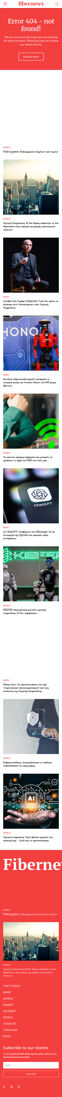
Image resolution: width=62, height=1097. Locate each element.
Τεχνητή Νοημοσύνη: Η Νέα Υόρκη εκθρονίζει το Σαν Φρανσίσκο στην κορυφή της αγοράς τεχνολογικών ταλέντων (31, 226)
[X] (19, 1087)
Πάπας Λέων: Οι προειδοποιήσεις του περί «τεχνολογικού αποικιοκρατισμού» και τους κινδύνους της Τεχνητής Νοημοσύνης (26, 688)
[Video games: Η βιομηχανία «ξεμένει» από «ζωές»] (31, 115)
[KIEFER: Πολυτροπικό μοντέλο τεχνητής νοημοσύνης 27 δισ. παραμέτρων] (31, 573)
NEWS (6, 297)
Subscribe (31, 1074)
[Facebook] (4, 1087)
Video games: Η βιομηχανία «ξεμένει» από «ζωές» (30, 151)
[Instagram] (11, 1087)
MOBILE (7, 453)
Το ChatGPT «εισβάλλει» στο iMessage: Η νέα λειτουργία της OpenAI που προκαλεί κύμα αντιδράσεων (29, 535)
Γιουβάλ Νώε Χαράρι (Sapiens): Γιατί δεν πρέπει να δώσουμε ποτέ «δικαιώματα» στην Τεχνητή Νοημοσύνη (30, 304)
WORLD (6, 147)
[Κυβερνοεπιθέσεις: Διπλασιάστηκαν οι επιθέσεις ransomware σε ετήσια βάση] (31, 726)
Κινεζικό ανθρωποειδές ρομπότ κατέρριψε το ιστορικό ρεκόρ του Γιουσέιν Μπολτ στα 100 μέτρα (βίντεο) (29, 382)
